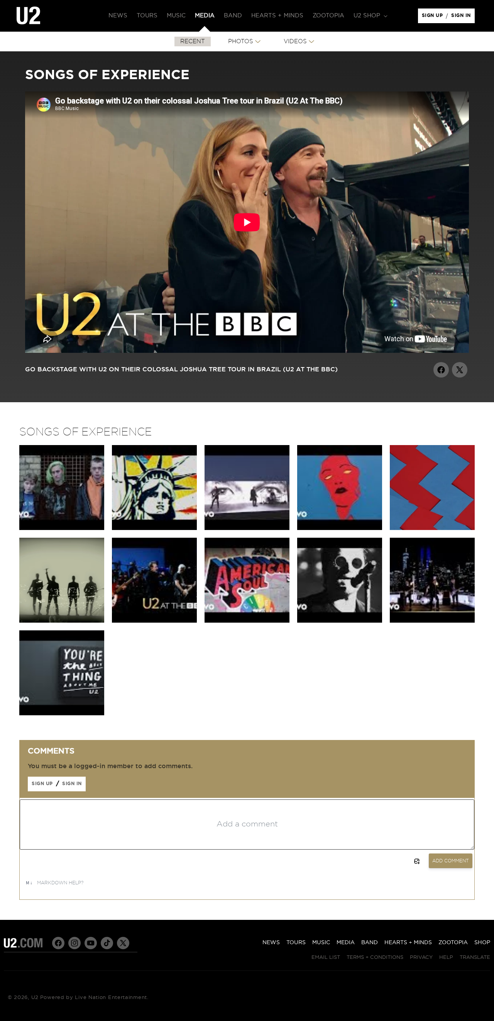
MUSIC (321, 942)
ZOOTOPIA (453, 942)
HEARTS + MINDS (408, 942)
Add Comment (450, 860)
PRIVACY (421, 957)
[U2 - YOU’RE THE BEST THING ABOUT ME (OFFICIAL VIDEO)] (432, 621)
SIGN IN (463, 17)
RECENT (192, 41)
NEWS (271, 942)
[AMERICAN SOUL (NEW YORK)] (154, 528)
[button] (370, 15)
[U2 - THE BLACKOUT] (339, 621)
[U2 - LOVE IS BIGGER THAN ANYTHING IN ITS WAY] (61, 528)
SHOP (482, 942)
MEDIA (346, 942)
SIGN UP (433, 17)
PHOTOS (240, 41)
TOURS (296, 942)
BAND (369, 942)
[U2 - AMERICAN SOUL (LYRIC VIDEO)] (247, 621)
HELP (446, 957)
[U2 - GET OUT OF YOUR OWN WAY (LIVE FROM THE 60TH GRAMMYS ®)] (247, 528)
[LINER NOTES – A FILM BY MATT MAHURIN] (61, 621)
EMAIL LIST (325, 957)
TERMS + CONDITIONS (375, 957)
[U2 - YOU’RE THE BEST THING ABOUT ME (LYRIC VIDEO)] (61, 713)
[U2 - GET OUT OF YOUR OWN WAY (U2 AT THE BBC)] (154, 621)
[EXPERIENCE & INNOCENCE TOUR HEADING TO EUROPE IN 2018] (432, 528)
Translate (475, 957)
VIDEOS (295, 41)
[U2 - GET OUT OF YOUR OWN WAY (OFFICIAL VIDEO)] (339, 528)
